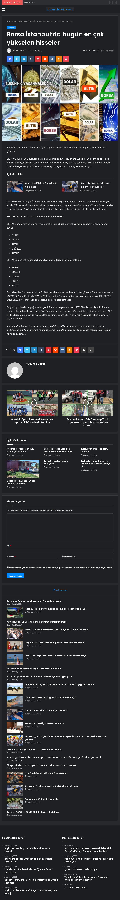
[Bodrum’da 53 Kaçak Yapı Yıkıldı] (15, 803)
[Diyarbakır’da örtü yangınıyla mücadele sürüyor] (15, 701)
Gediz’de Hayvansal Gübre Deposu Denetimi (21, 482)
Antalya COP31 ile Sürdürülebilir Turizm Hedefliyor (33, 812)
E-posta (11, 556)
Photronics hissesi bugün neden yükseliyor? (20, 450)
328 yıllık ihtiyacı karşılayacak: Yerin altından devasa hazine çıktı (41, 765)
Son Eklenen (60, 590)
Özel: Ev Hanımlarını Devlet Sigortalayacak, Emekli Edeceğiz (56, 629)
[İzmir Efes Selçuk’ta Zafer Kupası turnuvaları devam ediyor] (15, 659)
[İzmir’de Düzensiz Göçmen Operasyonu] (15, 777)
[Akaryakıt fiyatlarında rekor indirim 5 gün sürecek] (70, 186)
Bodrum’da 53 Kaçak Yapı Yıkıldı (42, 799)
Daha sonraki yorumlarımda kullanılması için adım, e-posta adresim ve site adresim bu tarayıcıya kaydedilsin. (60, 567)
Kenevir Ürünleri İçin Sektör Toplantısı (45, 723)
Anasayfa (12, 21)
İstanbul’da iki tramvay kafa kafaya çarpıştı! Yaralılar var (55, 608)
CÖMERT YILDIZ (19, 51)
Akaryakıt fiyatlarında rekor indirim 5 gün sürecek (51, 786)
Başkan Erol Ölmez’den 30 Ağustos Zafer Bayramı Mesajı (55, 642)
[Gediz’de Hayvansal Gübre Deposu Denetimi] (23, 469)
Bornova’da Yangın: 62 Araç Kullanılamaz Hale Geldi (34, 668)
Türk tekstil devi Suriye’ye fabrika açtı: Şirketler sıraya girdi (96, 463)
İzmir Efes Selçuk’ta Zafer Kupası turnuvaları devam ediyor (56, 655)
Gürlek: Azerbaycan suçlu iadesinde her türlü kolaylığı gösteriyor (59, 684)
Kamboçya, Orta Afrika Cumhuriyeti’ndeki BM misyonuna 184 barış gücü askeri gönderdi (54, 757)
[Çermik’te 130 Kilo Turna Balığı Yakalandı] (15, 186)
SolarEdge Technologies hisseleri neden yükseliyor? (58, 450)
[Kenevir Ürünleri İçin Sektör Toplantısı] (15, 727)
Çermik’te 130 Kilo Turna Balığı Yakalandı (46, 710)
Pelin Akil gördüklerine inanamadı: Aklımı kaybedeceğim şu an (39, 676)
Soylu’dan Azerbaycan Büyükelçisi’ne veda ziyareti (34, 601)
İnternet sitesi (68, 556)
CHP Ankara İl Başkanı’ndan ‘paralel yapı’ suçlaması (34, 749)
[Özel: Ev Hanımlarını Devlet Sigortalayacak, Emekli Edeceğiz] (15, 633)
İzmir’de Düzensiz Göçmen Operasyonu (46, 773)
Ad (9, 545)
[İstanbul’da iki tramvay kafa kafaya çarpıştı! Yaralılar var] (15, 612)
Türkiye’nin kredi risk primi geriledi (94, 450)
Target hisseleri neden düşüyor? (56, 462)
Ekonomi (23, 21)
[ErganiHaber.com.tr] (60, 9)
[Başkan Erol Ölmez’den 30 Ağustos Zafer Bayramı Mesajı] (15, 646)
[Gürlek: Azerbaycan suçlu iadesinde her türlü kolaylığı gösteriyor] (15, 688)
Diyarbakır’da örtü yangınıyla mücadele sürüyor (50, 697)
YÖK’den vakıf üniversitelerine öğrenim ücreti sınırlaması (49, 2)
